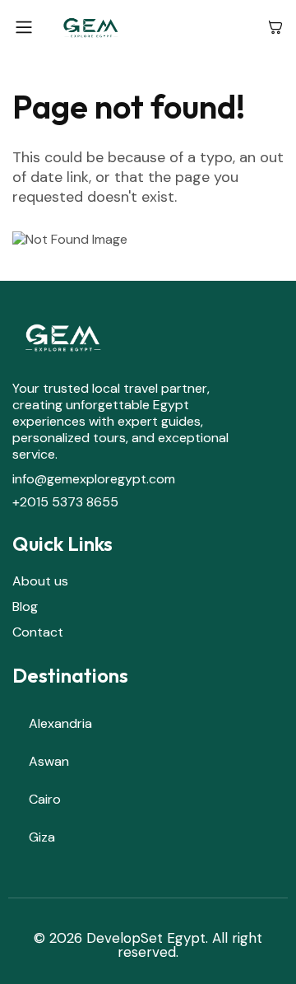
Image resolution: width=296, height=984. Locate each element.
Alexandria (60, 723)
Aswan (49, 761)
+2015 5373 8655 (65, 502)
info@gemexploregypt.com (93, 478)
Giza (42, 837)
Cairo (45, 799)
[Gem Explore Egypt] (151, 27)
